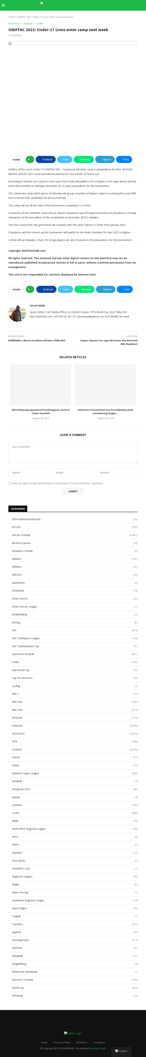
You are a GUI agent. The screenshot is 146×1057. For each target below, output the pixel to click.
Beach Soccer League (75, 606)
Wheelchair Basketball (75, 971)
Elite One (75, 701)
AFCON (75, 527)
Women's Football (75, 979)
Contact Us (99, 1042)
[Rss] (135, 5)
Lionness (75, 805)
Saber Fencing (75, 892)
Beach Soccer (75, 598)
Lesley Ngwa (37, 305)
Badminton (75, 582)
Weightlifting (75, 964)
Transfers (75, 924)
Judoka (75, 797)
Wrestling (75, 995)
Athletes (75, 559)
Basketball (75, 590)
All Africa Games (75, 543)
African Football (75, 535)
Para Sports (75, 860)
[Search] (142, 5)
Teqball (75, 916)
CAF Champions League (75, 638)
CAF (75, 630)
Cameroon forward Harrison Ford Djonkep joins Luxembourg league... (105, 411)
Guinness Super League (75, 773)
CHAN (75, 662)
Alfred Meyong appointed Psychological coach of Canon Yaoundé (41, 411)
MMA (75, 820)
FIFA (75, 741)
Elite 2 (75, 693)
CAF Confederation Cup (75, 646)
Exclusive (75, 717)
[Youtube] (120, 5)
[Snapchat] (128, 5)
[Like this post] (31, 159)
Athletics (75, 566)
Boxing (75, 622)
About (44, 1042)
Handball (75, 781)
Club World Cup (75, 670)
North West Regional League (75, 828)
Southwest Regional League (75, 900)
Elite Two (75, 709)
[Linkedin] (117, 5)
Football (75, 749)
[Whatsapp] (131, 5)
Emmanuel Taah (97, 1048)
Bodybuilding (75, 614)
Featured (75, 725)
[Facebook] (109, 5)
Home (11, 17)
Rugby (75, 884)
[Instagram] (113, 5)
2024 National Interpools (75, 519)
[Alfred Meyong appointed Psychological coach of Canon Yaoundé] (40, 384)
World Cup (75, 987)
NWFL (75, 844)
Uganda (75, 932)
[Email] (124, 5)
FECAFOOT (75, 733)
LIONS (75, 813)
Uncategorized (75, 940)
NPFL (75, 836)
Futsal (75, 765)
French (75, 757)
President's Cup (75, 868)
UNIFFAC (75, 948)
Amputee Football (75, 551)
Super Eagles (75, 908)
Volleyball (75, 956)
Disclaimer (81, 1042)
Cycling (75, 686)
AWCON (75, 574)
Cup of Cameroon (75, 678)
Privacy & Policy (61, 1042)
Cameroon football (75, 654)
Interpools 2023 (75, 789)
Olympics (75, 852)
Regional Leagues (75, 876)
